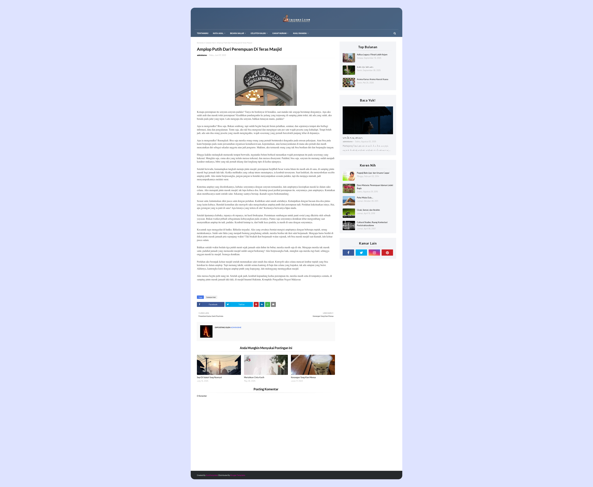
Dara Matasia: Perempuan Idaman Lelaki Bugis (375, 187)
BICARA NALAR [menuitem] (237, 33)
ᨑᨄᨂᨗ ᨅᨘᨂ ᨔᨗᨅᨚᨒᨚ (365, 67)
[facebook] (348, 252)
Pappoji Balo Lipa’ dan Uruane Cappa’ (373, 173)
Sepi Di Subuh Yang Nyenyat (209, 377)
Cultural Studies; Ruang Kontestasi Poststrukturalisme (372, 224)
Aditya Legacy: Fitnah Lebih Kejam (372, 54)
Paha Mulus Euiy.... (365, 197)
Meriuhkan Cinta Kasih (254, 377)
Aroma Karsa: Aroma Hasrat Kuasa (372, 79)
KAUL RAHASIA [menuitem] (300, 33)
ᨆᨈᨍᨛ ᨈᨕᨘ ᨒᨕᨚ (353, 137)
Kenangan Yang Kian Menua (303, 377)
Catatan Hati (210, 43)
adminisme (202, 55)
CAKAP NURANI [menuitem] (279, 33)
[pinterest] (387, 252)
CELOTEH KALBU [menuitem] (258, 33)
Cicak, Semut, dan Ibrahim (368, 210)
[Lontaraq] (368, 120)
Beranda (200, 43)
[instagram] (374, 252)
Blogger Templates (237, 475)
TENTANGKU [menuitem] (202, 33)
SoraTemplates (212, 475)
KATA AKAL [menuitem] (218, 33)
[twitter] (361, 252)
